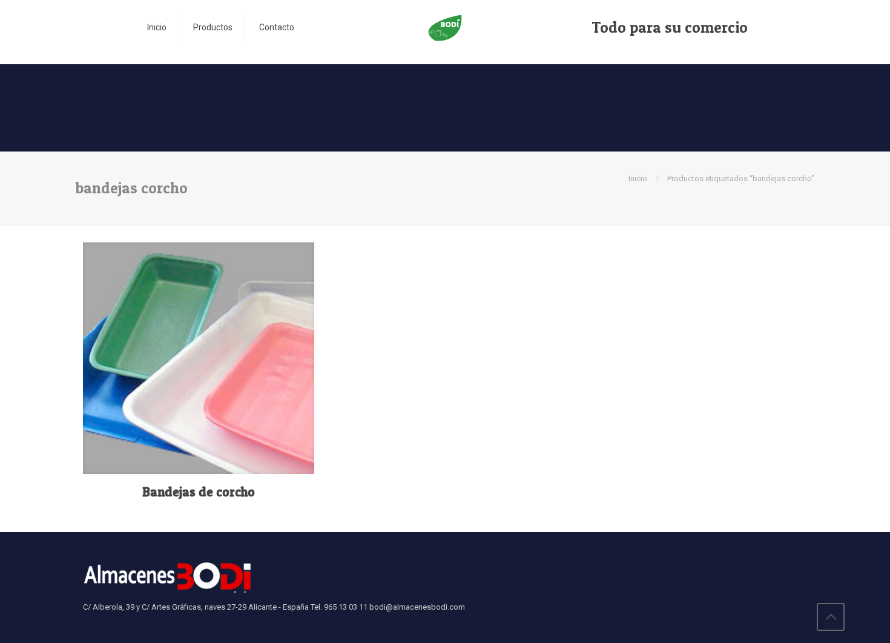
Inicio (637, 178)
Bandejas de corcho (198, 491)
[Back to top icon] (831, 617)
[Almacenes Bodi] (445, 27)
